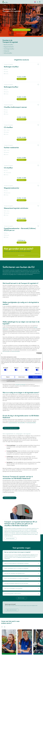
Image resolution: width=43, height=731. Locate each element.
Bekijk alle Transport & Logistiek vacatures (21, 29)
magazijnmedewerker (12, 422)
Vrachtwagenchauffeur (9, 48)
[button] (35, 2)
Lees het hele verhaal (10, 538)
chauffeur (19, 554)
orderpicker (32, 554)
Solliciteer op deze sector (21, 33)
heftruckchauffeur (6, 351)
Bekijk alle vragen (21, 597)
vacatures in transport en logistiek (24, 557)
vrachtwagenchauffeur (31, 422)
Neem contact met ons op (11, 609)
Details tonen (37, 373)
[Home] (5, 2)
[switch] (16, 370)
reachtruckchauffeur (15, 351)
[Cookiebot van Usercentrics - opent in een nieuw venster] (37, 353)
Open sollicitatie (21, 255)
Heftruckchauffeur (8, 53)
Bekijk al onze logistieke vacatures (10, 428)
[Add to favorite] (38, 64)
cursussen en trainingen (20, 384)
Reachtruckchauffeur (8, 44)
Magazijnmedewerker (9, 46)
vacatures (15, 24)
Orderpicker (6, 51)
